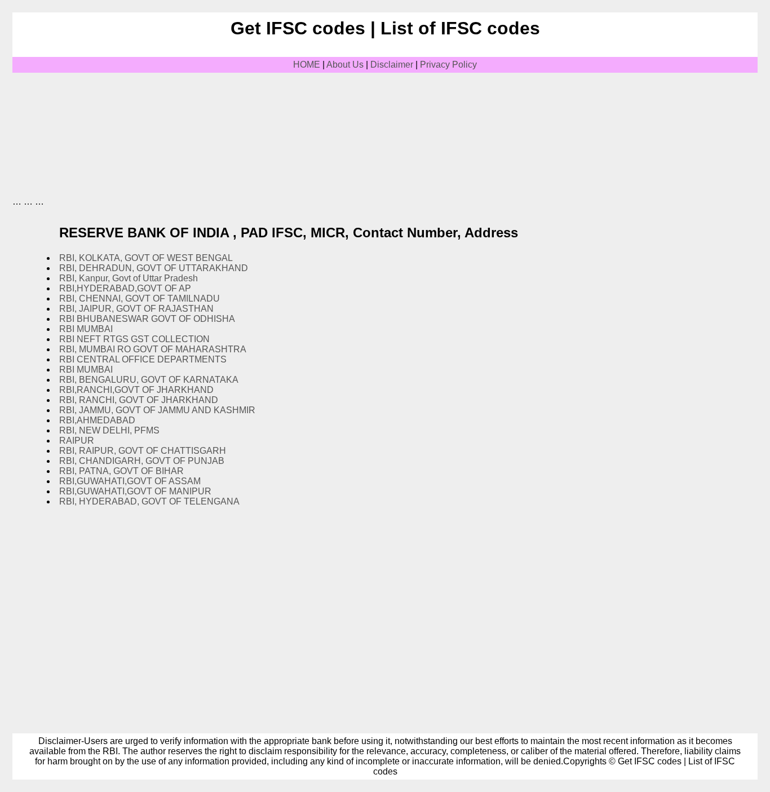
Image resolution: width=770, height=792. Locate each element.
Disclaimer (391, 64)
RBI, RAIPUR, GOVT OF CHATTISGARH (142, 450)
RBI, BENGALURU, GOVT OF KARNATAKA (148, 379)
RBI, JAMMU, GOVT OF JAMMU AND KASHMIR (157, 410)
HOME (306, 64)
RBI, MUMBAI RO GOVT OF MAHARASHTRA (152, 349)
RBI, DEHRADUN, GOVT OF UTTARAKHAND (153, 268)
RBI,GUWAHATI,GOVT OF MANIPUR (135, 491)
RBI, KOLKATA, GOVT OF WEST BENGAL (146, 258)
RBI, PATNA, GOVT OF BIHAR (121, 471)
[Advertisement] (217, 98)
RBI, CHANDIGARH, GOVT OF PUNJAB (141, 461)
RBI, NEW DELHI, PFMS (109, 430)
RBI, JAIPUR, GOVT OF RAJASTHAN (136, 308)
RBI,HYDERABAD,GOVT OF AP (125, 288)
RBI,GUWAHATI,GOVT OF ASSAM (130, 481)
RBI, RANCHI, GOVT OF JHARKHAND (138, 400)
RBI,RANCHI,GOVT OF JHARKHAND (136, 390)
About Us (345, 64)
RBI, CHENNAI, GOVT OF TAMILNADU (139, 298)
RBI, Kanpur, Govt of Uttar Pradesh (128, 278)
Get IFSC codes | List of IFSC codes (385, 28)
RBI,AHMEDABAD (97, 420)
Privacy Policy (448, 64)
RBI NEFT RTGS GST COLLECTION (134, 339)
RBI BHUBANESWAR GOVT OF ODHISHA (147, 319)
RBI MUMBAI (86, 329)
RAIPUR (76, 440)
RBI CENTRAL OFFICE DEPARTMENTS (143, 359)
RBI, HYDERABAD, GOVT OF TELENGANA (149, 501)
